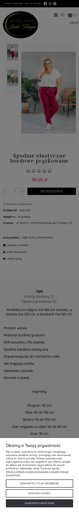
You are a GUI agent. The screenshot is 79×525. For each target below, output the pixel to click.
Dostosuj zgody (39, 493)
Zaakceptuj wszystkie (40, 503)
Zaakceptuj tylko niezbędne (39, 483)
